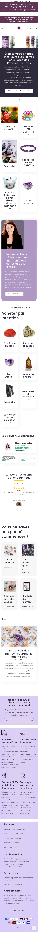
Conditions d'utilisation (12, 838)
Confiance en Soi (10, 344)
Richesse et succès (28, 344)
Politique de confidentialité (14, 834)
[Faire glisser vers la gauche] (15, 689)
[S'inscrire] (32, 720)
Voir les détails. (17, 867)
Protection (10, 402)
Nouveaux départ (28, 375)
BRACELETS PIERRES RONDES (28, 163)
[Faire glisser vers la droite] (23, 689)
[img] (19, 480)
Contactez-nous (10, 847)
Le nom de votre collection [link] (28, 394)
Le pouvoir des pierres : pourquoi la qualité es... (19, 653)
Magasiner (8, 567)
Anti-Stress (27, 202)
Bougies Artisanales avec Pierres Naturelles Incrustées (10, 199)
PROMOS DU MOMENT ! (28, 129)
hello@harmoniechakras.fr (14, 884)
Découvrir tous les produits (19, 91)
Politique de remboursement (14, 829)
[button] (2, 28)
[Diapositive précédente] (15, 99)
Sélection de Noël (9, 128)
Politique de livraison (11, 843)
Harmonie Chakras (11, 926)
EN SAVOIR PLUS (14, 294)
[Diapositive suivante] (23, 99)
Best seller (10, 166)
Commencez (9, 606)
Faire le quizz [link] (25, 571)
